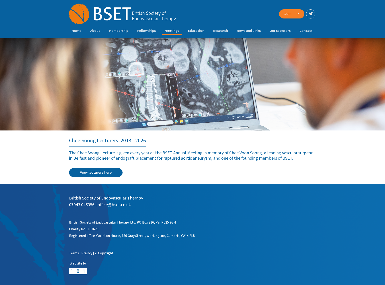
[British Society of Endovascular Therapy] (122, 14)
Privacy (86, 253)
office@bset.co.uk (114, 205)
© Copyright (104, 253)
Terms (74, 253)
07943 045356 (81, 205)
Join (292, 13)
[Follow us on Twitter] (310, 13)
